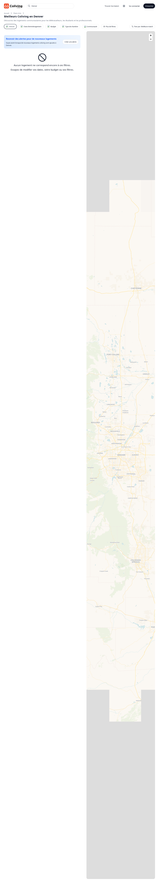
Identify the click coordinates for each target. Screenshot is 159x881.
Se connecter (134, 6)
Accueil (6, 13)
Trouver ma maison (112, 6)
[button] (151, 35)
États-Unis (17, 13)
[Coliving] (13, 5)
